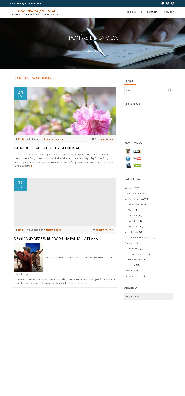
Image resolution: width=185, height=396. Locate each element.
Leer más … (84, 283)
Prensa (132, 265)
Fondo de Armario (134, 193)
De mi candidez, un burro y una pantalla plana (56, 239)
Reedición (133, 226)
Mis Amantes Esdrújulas (137, 237)
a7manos (129, 188)
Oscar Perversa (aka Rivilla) (35, 11)
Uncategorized (132, 276)
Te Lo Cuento (134, 12)
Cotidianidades (52, 229)
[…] (32, 165)
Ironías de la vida (53, 139)
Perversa (169, 12)
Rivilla (21, 139)
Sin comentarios (104, 139)
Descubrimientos (137, 254)
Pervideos (129, 270)
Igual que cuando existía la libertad (47, 148)
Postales (132, 221)
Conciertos (134, 248)
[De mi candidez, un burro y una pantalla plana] (65, 201)
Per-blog (129, 243)
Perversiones (135, 259)
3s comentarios (104, 229)
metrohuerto (131, 232)
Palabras (132, 215)
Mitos (131, 210)
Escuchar (152, 12)
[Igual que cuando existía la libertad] (65, 110)
